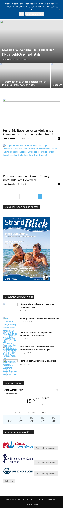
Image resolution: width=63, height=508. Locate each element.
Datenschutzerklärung (36, 499)
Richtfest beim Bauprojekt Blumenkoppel (39, 361)
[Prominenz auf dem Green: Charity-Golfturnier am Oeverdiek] (31, 158)
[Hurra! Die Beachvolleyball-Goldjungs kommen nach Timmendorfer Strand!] (31, 113)
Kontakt (21, 499)
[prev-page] (21, 196)
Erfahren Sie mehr (35, 14)
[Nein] (59, 9)
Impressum (52, 499)
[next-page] (9, 374)
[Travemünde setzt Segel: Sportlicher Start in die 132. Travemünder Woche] (25, 82)
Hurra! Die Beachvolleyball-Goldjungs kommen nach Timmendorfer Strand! (28, 132)
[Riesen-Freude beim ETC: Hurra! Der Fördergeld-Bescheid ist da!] (31, 41)
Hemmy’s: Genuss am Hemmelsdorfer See (39, 318)
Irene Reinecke (8, 59)
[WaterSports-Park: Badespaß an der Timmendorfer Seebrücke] (10, 343)
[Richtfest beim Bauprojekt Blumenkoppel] (10, 364)
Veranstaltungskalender (46, 448)
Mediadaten (11, 499)
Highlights (9, 481)
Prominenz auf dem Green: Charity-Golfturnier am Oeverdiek (26, 178)
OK (21, 14)
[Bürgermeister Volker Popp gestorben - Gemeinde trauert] (10, 308)
